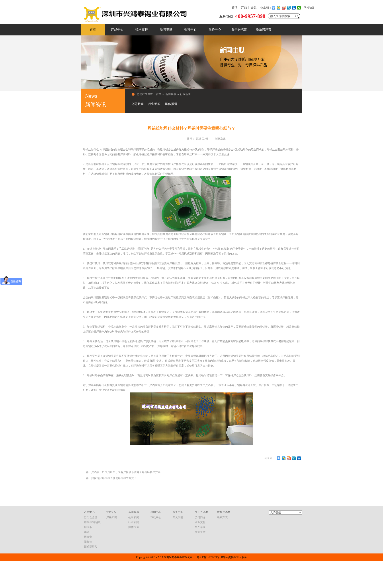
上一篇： (120, 472)
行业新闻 (185, 94)
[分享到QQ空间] (279, 8)
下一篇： (109, 478)
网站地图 (309, 7)
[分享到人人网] (294, 8)
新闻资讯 (170, 94)
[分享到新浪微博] (284, 8)
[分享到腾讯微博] (289, 8)
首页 (93, 29)
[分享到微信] (299, 8)
